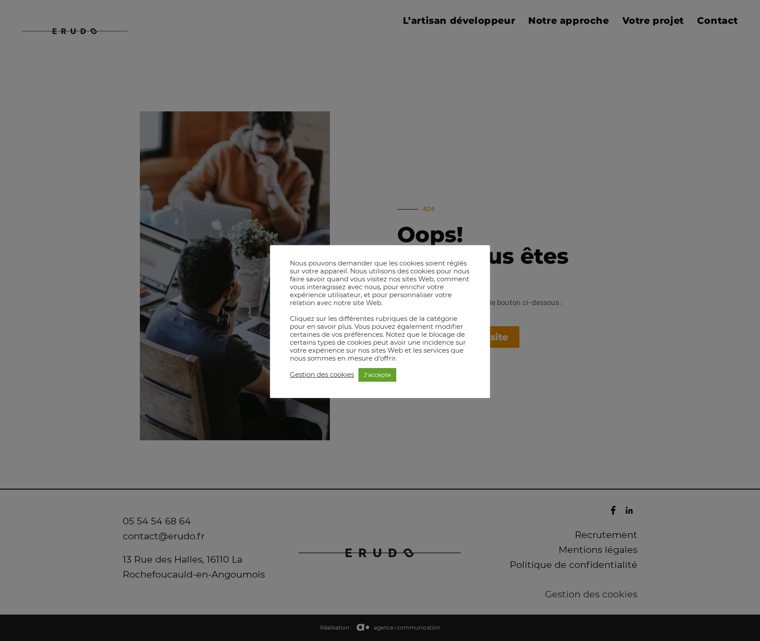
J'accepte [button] (377, 374)
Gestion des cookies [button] (322, 375)
